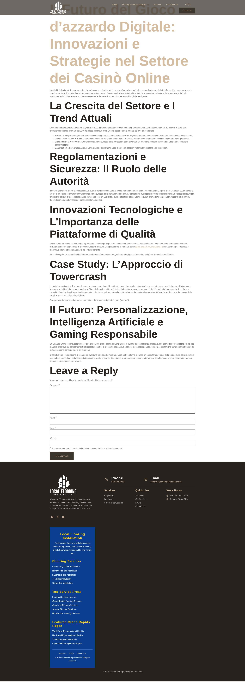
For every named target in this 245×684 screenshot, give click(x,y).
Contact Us (187, 10)
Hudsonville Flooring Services (66, 613)
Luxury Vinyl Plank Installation (66, 567)
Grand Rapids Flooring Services (66, 601)
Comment (55, 385)
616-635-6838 (117, 482)
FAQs (71, 653)
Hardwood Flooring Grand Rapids (67, 635)
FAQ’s (188, 4)
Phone (117, 478)
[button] (135, 5)
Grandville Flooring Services (65, 605)
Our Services (172, 4)
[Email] (146, 479)
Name (53, 418)
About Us (157, 4)
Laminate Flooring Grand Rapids (67, 643)
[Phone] (106, 479)
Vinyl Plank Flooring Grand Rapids (68, 631)
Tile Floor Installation (61, 579)
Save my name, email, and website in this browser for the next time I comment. (87, 449)
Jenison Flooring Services (64, 609)
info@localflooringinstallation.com (165, 482)
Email (53, 428)
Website (53, 438)
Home (115, 4)
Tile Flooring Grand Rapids (64, 639)
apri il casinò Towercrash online (149, 247)
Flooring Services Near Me (134, 4)
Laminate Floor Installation (64, 575)
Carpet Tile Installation (62, 583)
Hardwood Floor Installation (64, 571)
